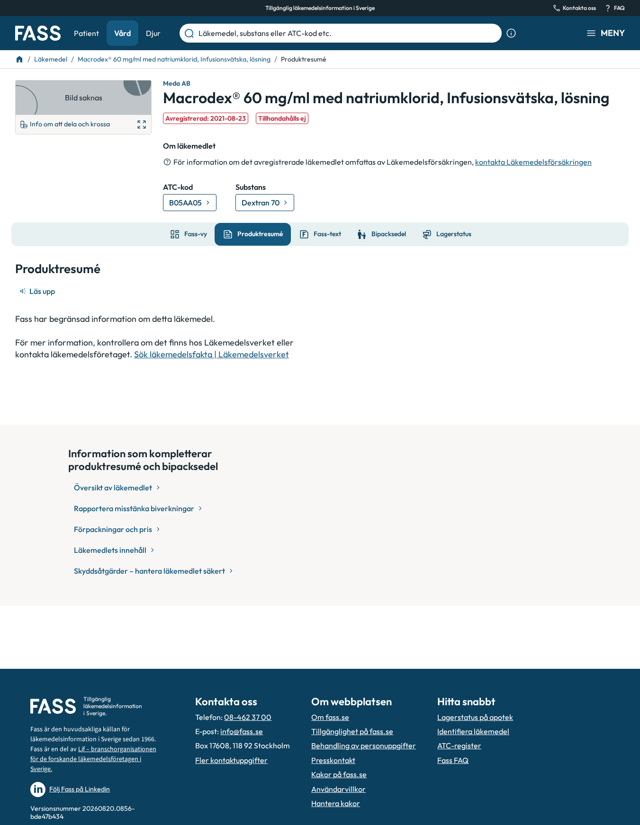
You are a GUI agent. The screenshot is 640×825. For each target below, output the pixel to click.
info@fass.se (241, 731)
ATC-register (459, 745)
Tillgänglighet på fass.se (352, 731)
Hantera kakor (335, 803)
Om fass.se (330, 717)
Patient (86, 33)
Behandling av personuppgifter (363, 745)
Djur (153, 33)
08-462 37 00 (247, 717)
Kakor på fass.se (339, 774)
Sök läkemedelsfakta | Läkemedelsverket (211, 354)
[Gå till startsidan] (38, 33)
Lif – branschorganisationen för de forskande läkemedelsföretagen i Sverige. (93, 759)
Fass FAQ (453, 760)
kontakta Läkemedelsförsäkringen (533, 162)
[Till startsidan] (19, 59)
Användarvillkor (338, 789)
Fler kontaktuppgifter (231, 760)
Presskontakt (333, 760)
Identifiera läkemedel (473, 731)
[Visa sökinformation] (511, 33)
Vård (122, 33)
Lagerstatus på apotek (475, 717)
